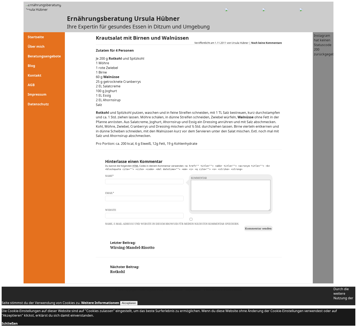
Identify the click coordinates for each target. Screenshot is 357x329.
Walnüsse (111, 77)
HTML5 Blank (233, 290)
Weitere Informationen (100, 302)
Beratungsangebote (44, 56)
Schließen (10, 323)
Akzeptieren (129, 303)
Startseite (36, 37)
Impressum (37, 94)
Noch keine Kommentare (266, 43)
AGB (31, 85)
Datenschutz (38, 104)
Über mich (36, 46)
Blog (31, 65)
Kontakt (34, 75)
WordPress (213, 290)
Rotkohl (116, 58)
